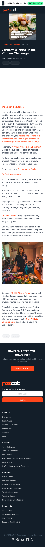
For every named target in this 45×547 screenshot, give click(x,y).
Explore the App (22, 368)
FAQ (4, 436)
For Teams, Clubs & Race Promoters (17, 458)
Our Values (6, 417)
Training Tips (7, 44)
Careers (5, 432)
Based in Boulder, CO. (11, 522)
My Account (7, 454)
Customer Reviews (10, 425)
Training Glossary (9, 496)
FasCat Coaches (9, 481)
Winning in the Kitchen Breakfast (26, 147)
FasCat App (7, 421)
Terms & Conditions (10, 451)
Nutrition (15, 63)
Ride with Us (7, 428)
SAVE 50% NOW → (35, 3)
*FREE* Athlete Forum (20, 293)
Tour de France (8, 447)
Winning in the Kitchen (13, 107)
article (17, 44)
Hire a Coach (7, 477)
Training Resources (10, 492)
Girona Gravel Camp (10, 514)
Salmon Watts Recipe (27, 169)
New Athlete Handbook (12, 488)
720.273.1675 (7, 518)
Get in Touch (7, 510)
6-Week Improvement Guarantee (15, 466)
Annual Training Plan (11, 484)
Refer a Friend (8, 462)
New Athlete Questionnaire (13, 500)
